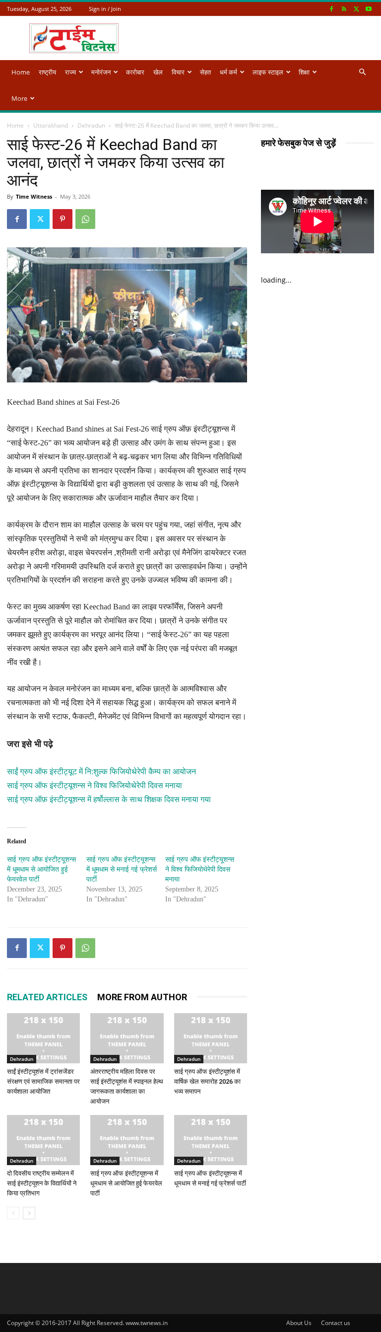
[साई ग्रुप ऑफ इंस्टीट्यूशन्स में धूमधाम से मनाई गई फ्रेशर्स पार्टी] (210, 1140)
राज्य (70, 72)
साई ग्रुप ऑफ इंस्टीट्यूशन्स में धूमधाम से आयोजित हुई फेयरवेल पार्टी (41, 869)
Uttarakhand (50, 125)
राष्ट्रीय (47, 72)
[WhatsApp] (85, 219)
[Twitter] (356, 8)
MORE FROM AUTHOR (142, 997)
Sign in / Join (105, 8)
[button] (362, 72)
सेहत (205, 72)
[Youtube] (368, 8)
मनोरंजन (101, 72)
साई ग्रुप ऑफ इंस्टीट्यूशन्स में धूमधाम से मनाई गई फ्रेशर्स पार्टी (121, 869)
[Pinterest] (62, 219)
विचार (178, 72)
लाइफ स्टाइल (268, 72)
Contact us (335, 1323)
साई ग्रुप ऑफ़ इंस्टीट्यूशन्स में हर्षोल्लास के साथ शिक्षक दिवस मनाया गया (109, 799)
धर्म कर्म (228, 72)
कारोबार (135, 72)
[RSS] (343, 8)
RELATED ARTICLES (47, 997)
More (19, 98)
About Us (299, 1323)
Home (20, 72)
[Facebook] (331, 8)
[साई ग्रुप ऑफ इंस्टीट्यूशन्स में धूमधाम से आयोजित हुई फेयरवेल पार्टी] (126, 1140)
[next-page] (29, 1213)
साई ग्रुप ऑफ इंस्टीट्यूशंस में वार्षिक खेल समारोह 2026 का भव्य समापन (207, 1081)
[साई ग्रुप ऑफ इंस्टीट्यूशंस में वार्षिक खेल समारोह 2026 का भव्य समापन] (210, 1038)
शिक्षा (304, 72)
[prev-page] (13, 1213)
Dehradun (91, 125)
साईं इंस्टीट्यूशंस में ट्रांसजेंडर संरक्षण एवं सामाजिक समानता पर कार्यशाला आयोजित (43, 1081)
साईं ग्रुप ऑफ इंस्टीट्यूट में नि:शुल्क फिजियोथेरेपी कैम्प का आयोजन (101, 771)
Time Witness (34, 196)
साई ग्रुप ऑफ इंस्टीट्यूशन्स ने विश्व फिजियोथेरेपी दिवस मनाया (94, 785)
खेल (158, 72)
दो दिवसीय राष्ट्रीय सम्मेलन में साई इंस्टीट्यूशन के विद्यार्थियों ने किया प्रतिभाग (41, 1183)
